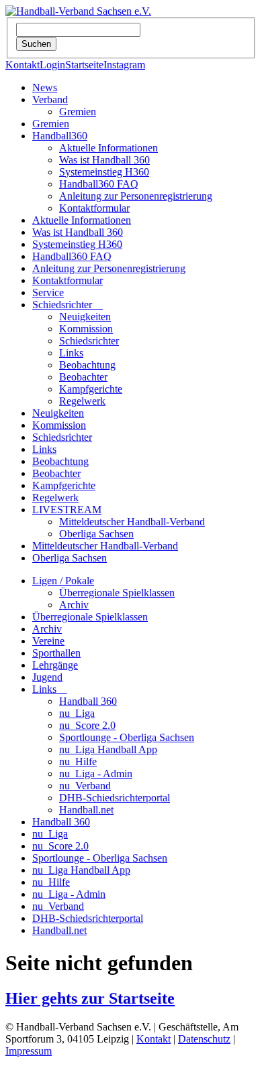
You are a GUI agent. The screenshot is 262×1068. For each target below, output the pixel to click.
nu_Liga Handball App (108, 749)
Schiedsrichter (67, 304)
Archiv (74, 604)
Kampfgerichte (90, 389)
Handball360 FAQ (98, 184)
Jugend (47, 677)
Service (48, 292)
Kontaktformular (94, 208)
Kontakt (22, 64)
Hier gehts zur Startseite (90, 998)
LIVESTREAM (66, 509)
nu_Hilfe (78, 761)
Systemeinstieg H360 (104, 172)
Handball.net (86, 809)
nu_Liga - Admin (95, 773)
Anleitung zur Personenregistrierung (135, 196)
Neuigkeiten (85, 316)
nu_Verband (85, 785)
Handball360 (59, 135)
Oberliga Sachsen (96, 533)
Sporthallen (56, 653)
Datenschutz (204, 1039)
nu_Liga (77, 713)
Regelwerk (82, 401)
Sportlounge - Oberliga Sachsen (126, 737)
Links (71, 352)
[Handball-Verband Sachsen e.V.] (78, 11)
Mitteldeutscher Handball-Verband (132, 521)
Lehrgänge (55, 665)
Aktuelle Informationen (108, 147)
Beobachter (83, 377)
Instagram (124, 64)
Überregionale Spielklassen (117, 592)
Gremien (77, 111)
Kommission (86, 328)
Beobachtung (87, 365)
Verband (50, 99)
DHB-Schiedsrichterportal (114, 797)
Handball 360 (88, 701)
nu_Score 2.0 (87, 725)
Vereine (48, 641)
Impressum (28, 1051)
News (44, 87)
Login (52, 64)
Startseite (84, 64)
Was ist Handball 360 (104, 159)
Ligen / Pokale (63, 580)
